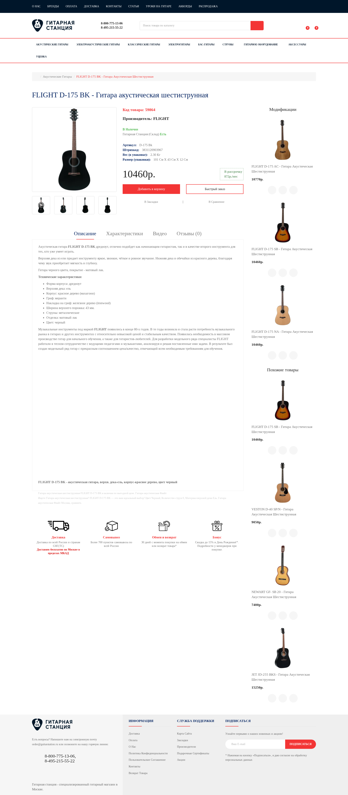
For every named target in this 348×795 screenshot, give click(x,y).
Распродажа (208, 6)
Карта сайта (184, 733)
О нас (36, 6)
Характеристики (124, 233)
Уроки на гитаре (159, 6)
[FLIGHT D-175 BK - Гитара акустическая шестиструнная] (74, 149)
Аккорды (185, 6)
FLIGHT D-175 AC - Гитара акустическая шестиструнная (282, 168)
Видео (160, 233)
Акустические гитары (57, 76)
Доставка (91, 6)
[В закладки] (293, 190)
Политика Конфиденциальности (148, 753)
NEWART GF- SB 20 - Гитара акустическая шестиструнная (274, 594)
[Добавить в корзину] (272, 190)
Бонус (217, 537)
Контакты (113, 6)
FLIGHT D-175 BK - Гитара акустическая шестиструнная (114, 76)
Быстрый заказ (215, 189)
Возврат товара (138, 773)
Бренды (53, 6)
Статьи (133, 6)
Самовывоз (111, 537)
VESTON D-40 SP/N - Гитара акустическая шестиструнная (274, 511)
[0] (305, 26)
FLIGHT (161, 118)
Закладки (182, 740)
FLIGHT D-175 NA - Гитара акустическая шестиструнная (282, 334)
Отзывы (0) (189, 233)
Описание (85, 233)
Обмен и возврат (164, 537)
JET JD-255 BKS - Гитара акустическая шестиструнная (281, 677)
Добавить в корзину (151, 189)
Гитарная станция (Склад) (144, 134)
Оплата (71, 6)
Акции (181, 759)
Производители (186, 746)
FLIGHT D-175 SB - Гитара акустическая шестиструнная (282, 251)
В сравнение (216, 201)
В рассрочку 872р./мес (233, 174)
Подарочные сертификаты (193, 753)
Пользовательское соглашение (147, 759)
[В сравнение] (283, 190)
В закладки (151, 201)
